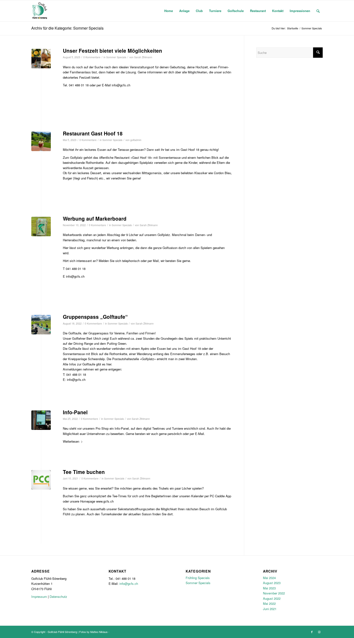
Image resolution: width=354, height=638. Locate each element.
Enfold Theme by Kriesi (123, 632)
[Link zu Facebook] (311, 631)
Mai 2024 (269, 577)
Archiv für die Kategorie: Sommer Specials (67, 28)
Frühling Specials (198, 577)
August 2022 (272, 598)
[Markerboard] (41, 226)
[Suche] (318, 10)
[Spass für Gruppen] (41, 324)
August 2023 (272, 583)
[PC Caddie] (41, 480)
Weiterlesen (71, 441)
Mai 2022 (269, 603)
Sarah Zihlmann (143, 57)
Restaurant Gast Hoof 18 (93, 133)
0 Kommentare (91, 57)
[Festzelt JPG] (41, 58)
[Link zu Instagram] (319, 631)
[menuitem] (168, 10)
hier (108, 364)
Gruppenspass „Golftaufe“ (95, 316)
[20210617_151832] (41, 141)
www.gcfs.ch (105, 501)
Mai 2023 (269, 588)
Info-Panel (75, 412)
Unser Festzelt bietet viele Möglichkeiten (112, 50)
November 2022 (274, 593)
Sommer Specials (116, 57)
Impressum (39, 596)
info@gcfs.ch (128, 583)
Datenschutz (58, 596)
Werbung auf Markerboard (94, 218)
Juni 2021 (269, 608)
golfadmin (135, 140)
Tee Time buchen (84, 471)
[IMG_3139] (41, 420)
